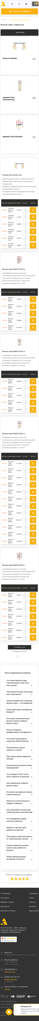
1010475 (4, 484)
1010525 (4, 210)
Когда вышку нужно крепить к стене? (19, 749)
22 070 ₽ (19, 609)
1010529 (4, 245)
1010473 (4, 470)
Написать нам (9, 972)
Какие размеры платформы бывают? (19, 711)
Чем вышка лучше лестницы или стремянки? (19, 693)
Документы (5, 906)
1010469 (4, 395)
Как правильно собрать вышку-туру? (19, 784)
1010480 (4, 520)
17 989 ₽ (18, 320)
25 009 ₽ (19, 616)
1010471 (4, 409)
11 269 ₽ (19, 299)
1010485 (4, 602)
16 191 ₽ (19, 595)
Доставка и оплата (8, 911)
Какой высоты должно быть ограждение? (19, 767)
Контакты (32, 906)
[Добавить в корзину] (33, 210)
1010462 (4, 299)
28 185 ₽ (18, 499)
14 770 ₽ (18, 463)
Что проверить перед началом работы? (19, 820)
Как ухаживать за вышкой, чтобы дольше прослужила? (19, 811)
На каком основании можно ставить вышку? (19, 793)
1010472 (4, 463)
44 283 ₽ (19, 541)
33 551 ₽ (18, 513)
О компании (5, 893)
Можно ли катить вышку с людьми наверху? (19, 802)
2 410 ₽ (19, 217)
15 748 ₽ (18, 313)
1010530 (4, 238)
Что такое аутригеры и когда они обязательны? (19, 740)
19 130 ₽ (19, 602)
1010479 (4, 513)
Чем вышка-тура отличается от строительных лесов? (19, 838)
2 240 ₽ (19, 210)
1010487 (4, 616)
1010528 (4, 231)
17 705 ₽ (18, 395)
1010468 (4, 388)
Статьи (31, 898)
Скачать (7, 989)
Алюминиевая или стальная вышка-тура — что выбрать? (19, 702)
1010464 (4, 313)
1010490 (4, 637)
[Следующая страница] (21, 656)
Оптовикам (33, 893)
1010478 (4, 506)
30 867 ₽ (19, 506)
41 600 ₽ (19, 534)
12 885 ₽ (18, 381)
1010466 (4, 327)
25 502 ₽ (19, 491)
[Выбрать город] (12, 4)
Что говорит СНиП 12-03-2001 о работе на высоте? (19, 775)
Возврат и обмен (7, 902)
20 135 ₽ (18, 477)
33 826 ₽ (19, 637)
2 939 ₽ (19, 245)
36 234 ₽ (19, 520)
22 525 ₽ (19, 409)
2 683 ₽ (19, 224)
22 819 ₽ (18, 484)
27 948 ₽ (19, 623)
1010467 (4, 381)
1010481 (4, 527)
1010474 (4, 477)
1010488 (4, 623)
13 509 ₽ (18, 306)
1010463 (4, 306)
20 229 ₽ (19, 327)
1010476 (4, 491)
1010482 (4, 534)
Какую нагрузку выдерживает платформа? (19, 731)
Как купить (5, 898)
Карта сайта (33, 911)
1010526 (4, 217)
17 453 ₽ (18, 470)
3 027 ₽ (19, 238)
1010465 (4, 320)
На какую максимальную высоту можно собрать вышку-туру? (19, 721)
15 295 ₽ (18, 388)
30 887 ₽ (19, 630)
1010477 (4, 499)
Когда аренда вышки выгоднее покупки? (19, 858)
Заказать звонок (10, 979)
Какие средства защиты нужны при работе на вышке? (19, 848)
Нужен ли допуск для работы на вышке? (19, 829)
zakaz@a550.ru (10, 969)
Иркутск (8, 952)
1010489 (4, 630)
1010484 (4, 595)
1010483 (4, 541)
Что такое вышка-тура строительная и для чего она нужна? (19, 683)
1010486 (4, 609)
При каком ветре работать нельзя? (19, 758)
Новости (32, 902)
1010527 (4, 224)
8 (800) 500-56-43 (12, 977)
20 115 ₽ (19, 402)
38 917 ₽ (18, 527)
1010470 (4, 402)
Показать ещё (19, 647)
